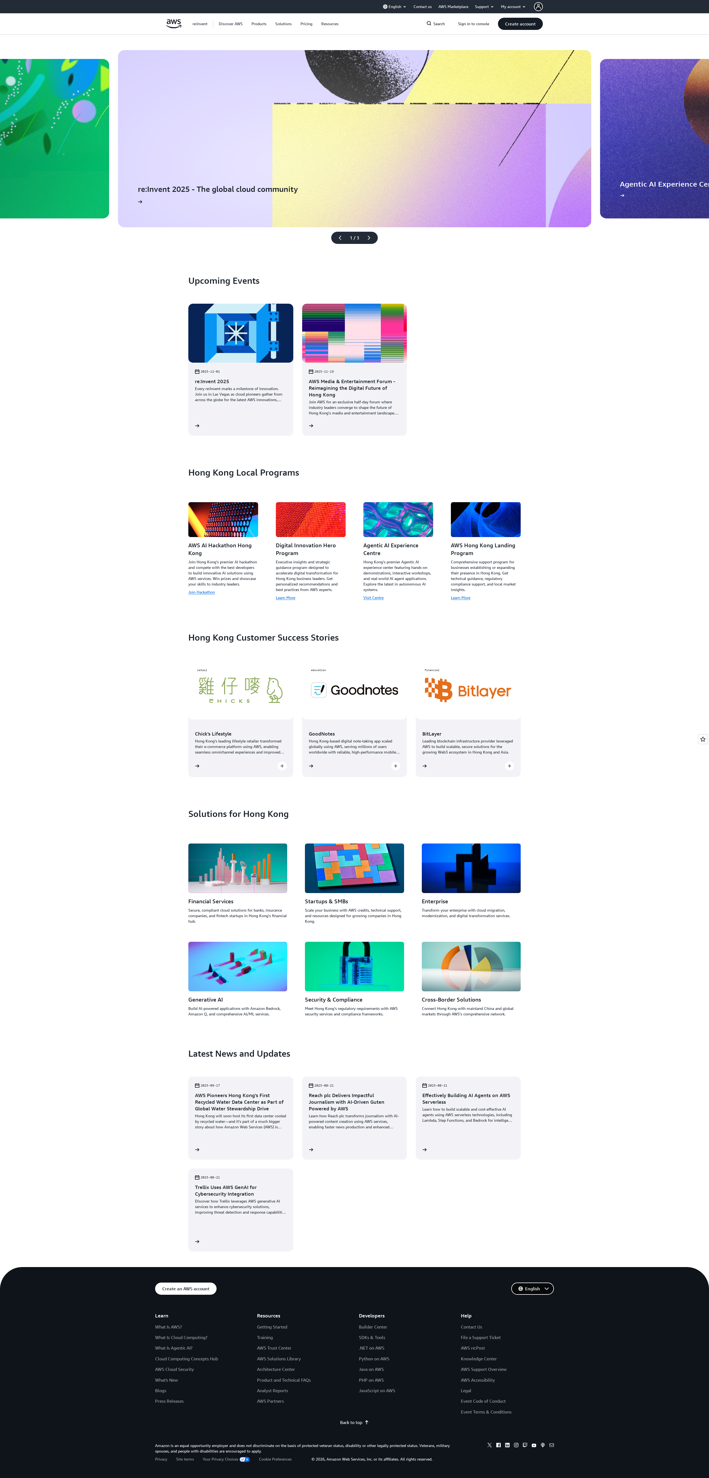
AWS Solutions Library (279, 1358)
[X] (489, 1446)
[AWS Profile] (538, 6)
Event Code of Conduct (483, 1401)
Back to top (351, 1422)
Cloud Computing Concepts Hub (186, 1358)
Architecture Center (276, 1369)
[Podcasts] (543, 1446)
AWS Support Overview (484, 1369)
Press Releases (169, 1401)
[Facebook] (498, 1446)
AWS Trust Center (274, 1348)
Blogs (160, 1390)
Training (265, 1337)
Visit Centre (373, 597)
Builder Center (373, 1327)
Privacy (161, 1459)
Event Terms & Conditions (486, 1412)
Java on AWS (371, 1369)
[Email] (551, 1446)
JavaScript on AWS (377, 1390)
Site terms (185, 1459)
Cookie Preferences (275, 1459)
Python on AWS (374, 1358)
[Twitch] (525, 1446)
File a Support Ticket (481, 1337)
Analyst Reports (272, 1390)
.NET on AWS (371, 1348)
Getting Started (272, 1327)
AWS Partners (270, 1401)
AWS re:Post (473, 1348)
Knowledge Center (479, 1358)
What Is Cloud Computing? (181, 1337)
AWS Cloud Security (174, 1369)
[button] (230, 24)
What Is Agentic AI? (173, 1348)
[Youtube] (534, 1446)
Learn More (285, 597)
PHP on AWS (371, 1380)
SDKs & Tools (372, 1337)
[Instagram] (516, 1446)
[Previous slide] (337, 238)
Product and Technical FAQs (284, 1380)
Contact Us (471, 1327)
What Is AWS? (168, 1327)
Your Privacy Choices (220, 1459)
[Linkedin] (507, 1446)
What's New (166, 1380)
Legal (466, 1390)
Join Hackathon (201, 592)
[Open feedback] (703, 739)
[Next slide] (371, 238)
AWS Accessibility (478, 1380)
